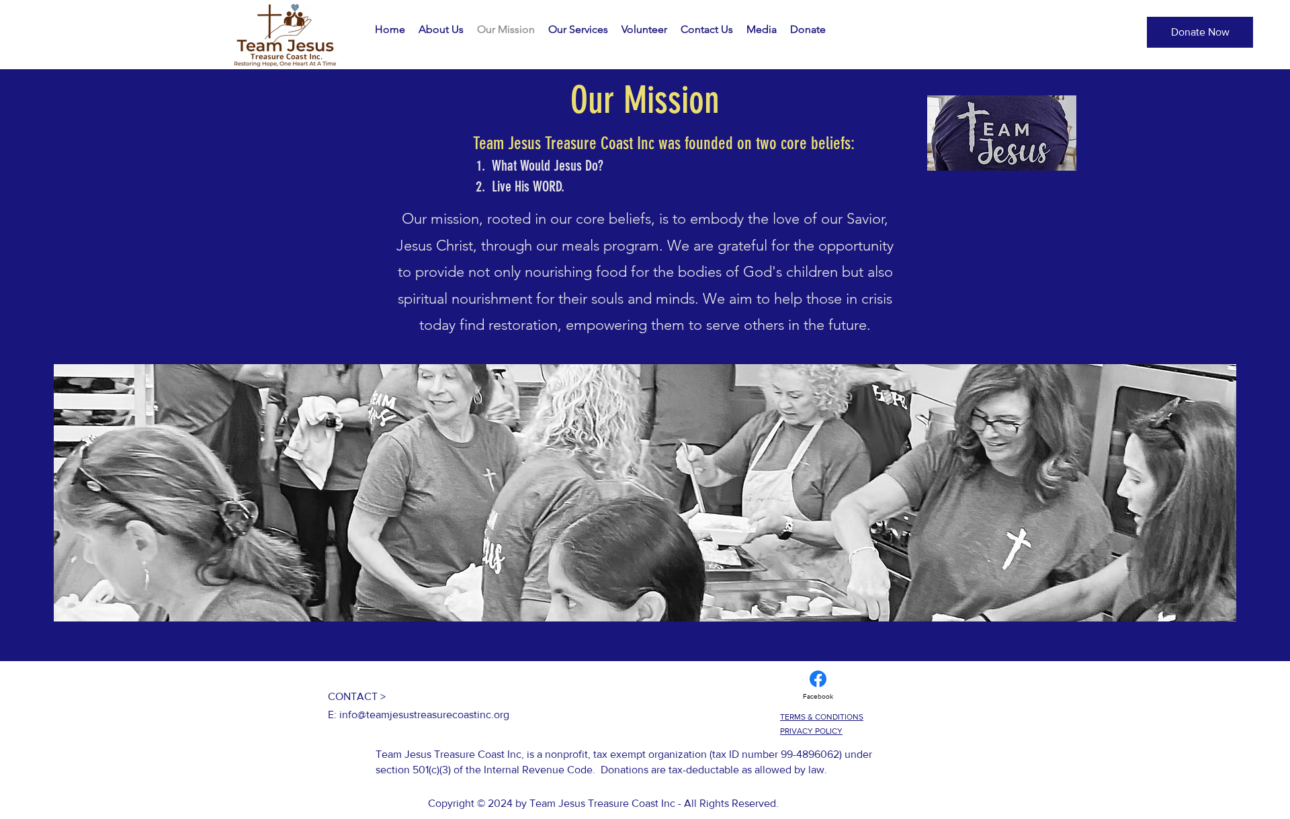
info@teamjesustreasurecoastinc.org (424, 714)
